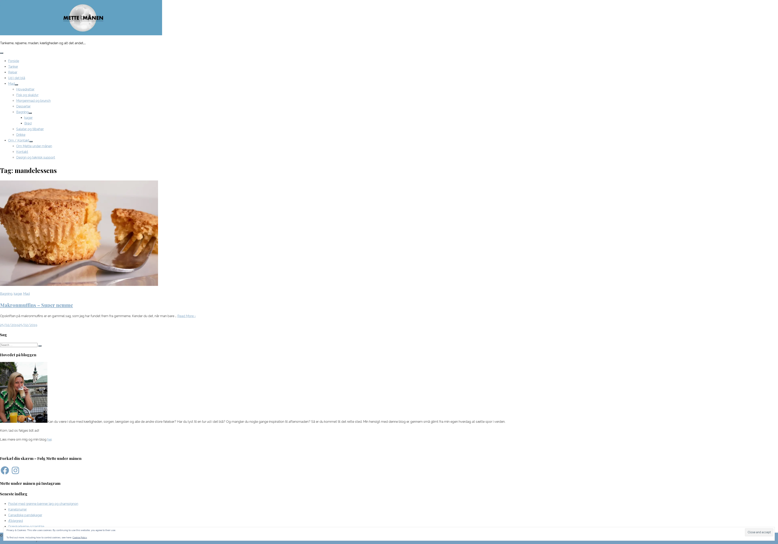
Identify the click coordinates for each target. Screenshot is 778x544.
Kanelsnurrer (17, 509)
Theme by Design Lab (55, 541)
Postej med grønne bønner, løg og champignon (43, 504)
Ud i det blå (16, 78)
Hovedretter (25, 89)
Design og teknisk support (35, 157)
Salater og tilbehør (30, 129)
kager (28, 118)
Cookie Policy (80, 537)
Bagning (22, 112)
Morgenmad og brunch (33, 101)
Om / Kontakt (18, 140)
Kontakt (22, 152)
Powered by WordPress (17, 541)
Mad (11, 84)
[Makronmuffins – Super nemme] (79, 285)
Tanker (13, 67)
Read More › (186, 316)
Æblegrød (15, 521)
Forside (13, 61)
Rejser (12, 72)
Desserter (23, 106)
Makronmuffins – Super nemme (36, 305)
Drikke (20, 135)
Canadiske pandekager (25, 515)
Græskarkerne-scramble (26, 526)
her (49, 439)
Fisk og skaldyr (27, 95)
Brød (28, 123)
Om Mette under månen (34, 146)
